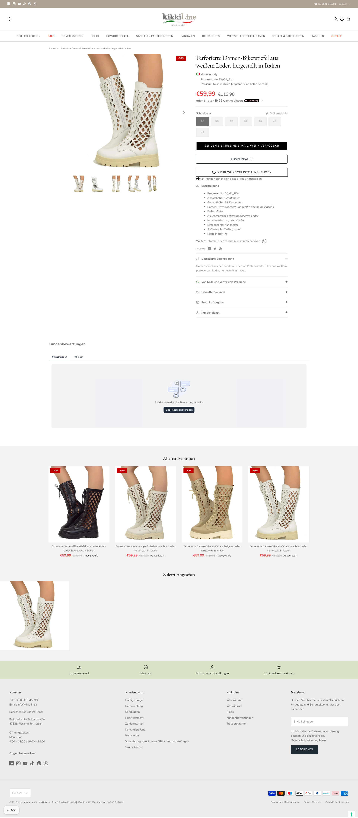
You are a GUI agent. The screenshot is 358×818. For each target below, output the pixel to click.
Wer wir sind (235, 700)
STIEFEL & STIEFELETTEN (288, 36)
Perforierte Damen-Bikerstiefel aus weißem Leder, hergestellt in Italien (96, 48)
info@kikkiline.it (27, 704)
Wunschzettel (134, 747)
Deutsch (343, 3)
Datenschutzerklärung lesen (308, 740)
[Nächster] (184, 113)
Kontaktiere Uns (135, 729)
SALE (51, 36)
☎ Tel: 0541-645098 (325, 3)
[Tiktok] (24, 3)
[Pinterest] (29, 3)
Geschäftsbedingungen (337, 802)
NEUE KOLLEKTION (28, 36)
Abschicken (304, 749)
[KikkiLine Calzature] (179, 19)
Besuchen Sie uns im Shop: (26, 712)
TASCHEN (318, 36)
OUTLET (336, 36)
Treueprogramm (236, 723)
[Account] (335, 19)
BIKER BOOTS (211, 36)
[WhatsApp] (35, 3)
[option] (129, 112)
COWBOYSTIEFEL (117, 36)
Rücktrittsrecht (134, 718)
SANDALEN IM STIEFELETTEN (154, 36)
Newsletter (132, 735)
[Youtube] (19, 3)
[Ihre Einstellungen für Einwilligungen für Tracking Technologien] (351, 814)
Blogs (230, 712)
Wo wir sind (234, 706)
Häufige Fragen (135, 700)
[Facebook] (8, 3)
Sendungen (132, 712)
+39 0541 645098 (26, 700)
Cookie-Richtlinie (312, 802)
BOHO (95, 36)
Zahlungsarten (134, 723)
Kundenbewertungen (240, 718)
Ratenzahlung (134, 706)
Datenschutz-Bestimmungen (285, 802)
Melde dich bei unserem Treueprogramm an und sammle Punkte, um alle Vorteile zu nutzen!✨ (179, 4)
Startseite (53, 48)
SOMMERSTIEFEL (72, 36)
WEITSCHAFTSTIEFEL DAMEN (246, 36)
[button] (242, 145)
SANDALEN (187, 36)
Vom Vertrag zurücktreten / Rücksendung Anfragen (157, 741)
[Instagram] (14, 3)
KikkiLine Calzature (27, 802)
